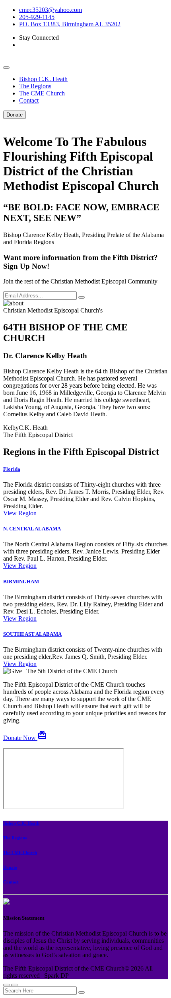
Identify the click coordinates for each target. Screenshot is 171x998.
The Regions (35, 86)
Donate (14, 115)
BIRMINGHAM (21, 581)
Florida (11, 469)
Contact (29, 100)
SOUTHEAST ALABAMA (32, 634)
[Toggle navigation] (6, 67)
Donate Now (25, 737)
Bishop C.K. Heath (43, 79)
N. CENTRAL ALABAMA (32, 529)
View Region (20, 513)
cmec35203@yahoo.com (50, 9)
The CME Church (42, 93)
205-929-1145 (36, 17)
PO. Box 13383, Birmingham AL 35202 (69, 24)
